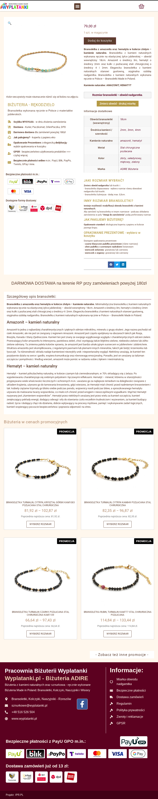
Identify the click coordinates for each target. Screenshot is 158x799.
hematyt (137, 140)
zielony (136, 161)
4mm (138, 129)
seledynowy (134, 158)
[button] (77, 6)
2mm (123, 129)
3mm (130, 129)
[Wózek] (141, 6)
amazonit (125, 140)
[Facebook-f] (82, 704)
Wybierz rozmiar (40, 524)
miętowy (125, 161)
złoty (123, 158)
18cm (123, 119)
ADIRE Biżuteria (129, 169)
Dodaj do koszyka (100, 40)
